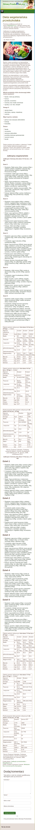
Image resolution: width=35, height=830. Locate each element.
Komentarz (7, 779)
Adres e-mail (7, 800)
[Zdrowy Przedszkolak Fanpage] (18, 4)
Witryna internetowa (9, 806)
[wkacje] (17, 51)
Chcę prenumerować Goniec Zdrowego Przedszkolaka (17, 819)
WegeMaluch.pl (11, 25)
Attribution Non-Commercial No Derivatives (16, 765)
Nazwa (6, 795)
